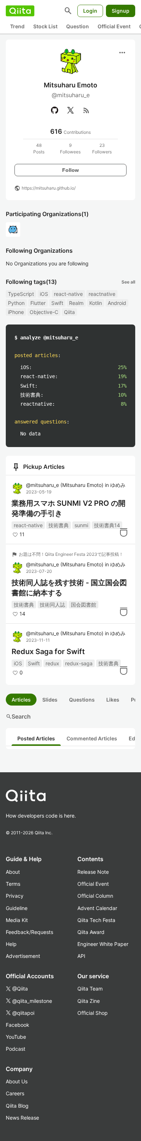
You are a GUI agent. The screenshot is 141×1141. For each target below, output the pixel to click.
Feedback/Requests (29, 932)
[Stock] (123, 532)
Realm (76, 303)
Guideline (16, 908)
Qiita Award (90, 932)
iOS (44, 294)
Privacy (15, 896)
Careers (15, 1093)
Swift (57, 303)
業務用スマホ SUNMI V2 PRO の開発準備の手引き (68, 508)
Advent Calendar (97, 908)
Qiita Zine (88, 1001)
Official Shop (92, 1013)
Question (77, 26)
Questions (82, 699)
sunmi (81, 525)
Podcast (15, 1049)
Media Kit (17, 920)
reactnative (102, 294)
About (13, 872)
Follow (70, 170)
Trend (17, 26)
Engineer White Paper (102, 944)
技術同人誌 (52, 604)
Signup (120, 11)
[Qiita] (20, 10)
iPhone (16, 312)
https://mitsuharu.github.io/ (49, 188)
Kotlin (95, 303)
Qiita (69, 312)
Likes (112, 699)
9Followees (70, 148)
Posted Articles (36, 738)
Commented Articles (92, 738)
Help (11, 944)
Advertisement (23, 956)
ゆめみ (117, 485)
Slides (49, 699)
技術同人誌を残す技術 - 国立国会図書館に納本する (69, 587)
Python (16, 303)
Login (90, 11)
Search (18, 716)
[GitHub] (55, 110)
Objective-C (44, 312)
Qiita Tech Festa (96, 920)
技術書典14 (107, 525)
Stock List (45, 26)
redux (52, 663)
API (81, 956)
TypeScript (21, 294)
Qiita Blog (17, 1106)
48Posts (38, 148)
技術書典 (58, 525)
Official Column (95, 896)
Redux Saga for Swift (48, 651)
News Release (22, 1118)
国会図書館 (83, 604)
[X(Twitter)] (70, 110)
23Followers (102, 148)
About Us (16, 1081)
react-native (68, 294)
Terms (13, 884)
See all (128, 282)
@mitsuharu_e (64, 485)
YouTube (16, 1037)
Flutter (38, 303)
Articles (21, 699)
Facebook (17, 1025)
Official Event (114, 26)
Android (117, 303)
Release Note (93, 872)
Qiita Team (90, 988)
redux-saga (79, 663)
